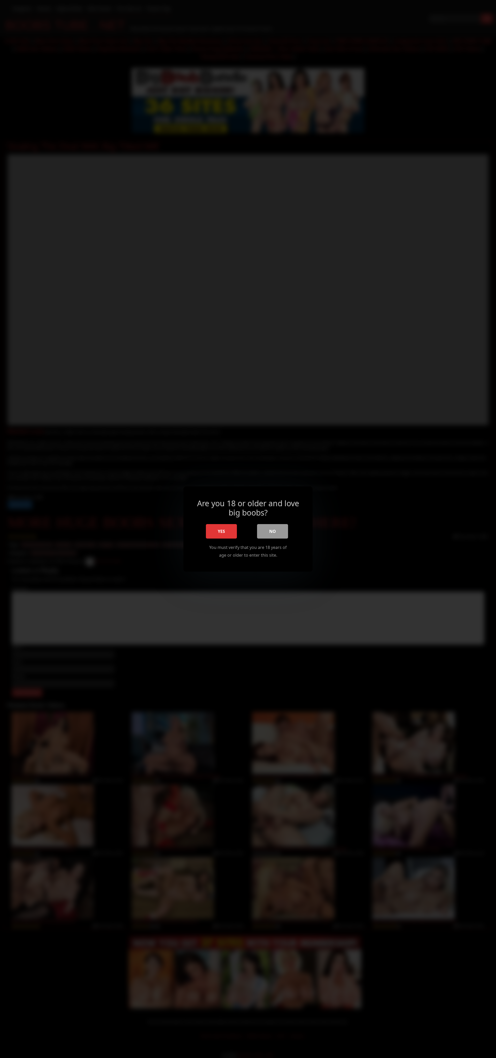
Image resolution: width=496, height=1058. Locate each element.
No (272, 531)
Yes (221, 531)
